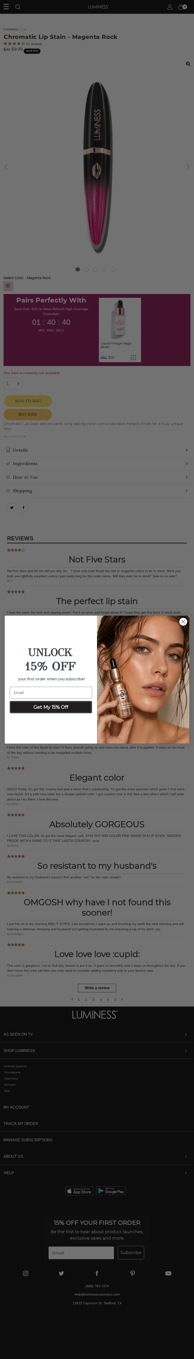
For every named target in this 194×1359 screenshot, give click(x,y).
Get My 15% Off (51, 707)
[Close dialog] (183, 622)
